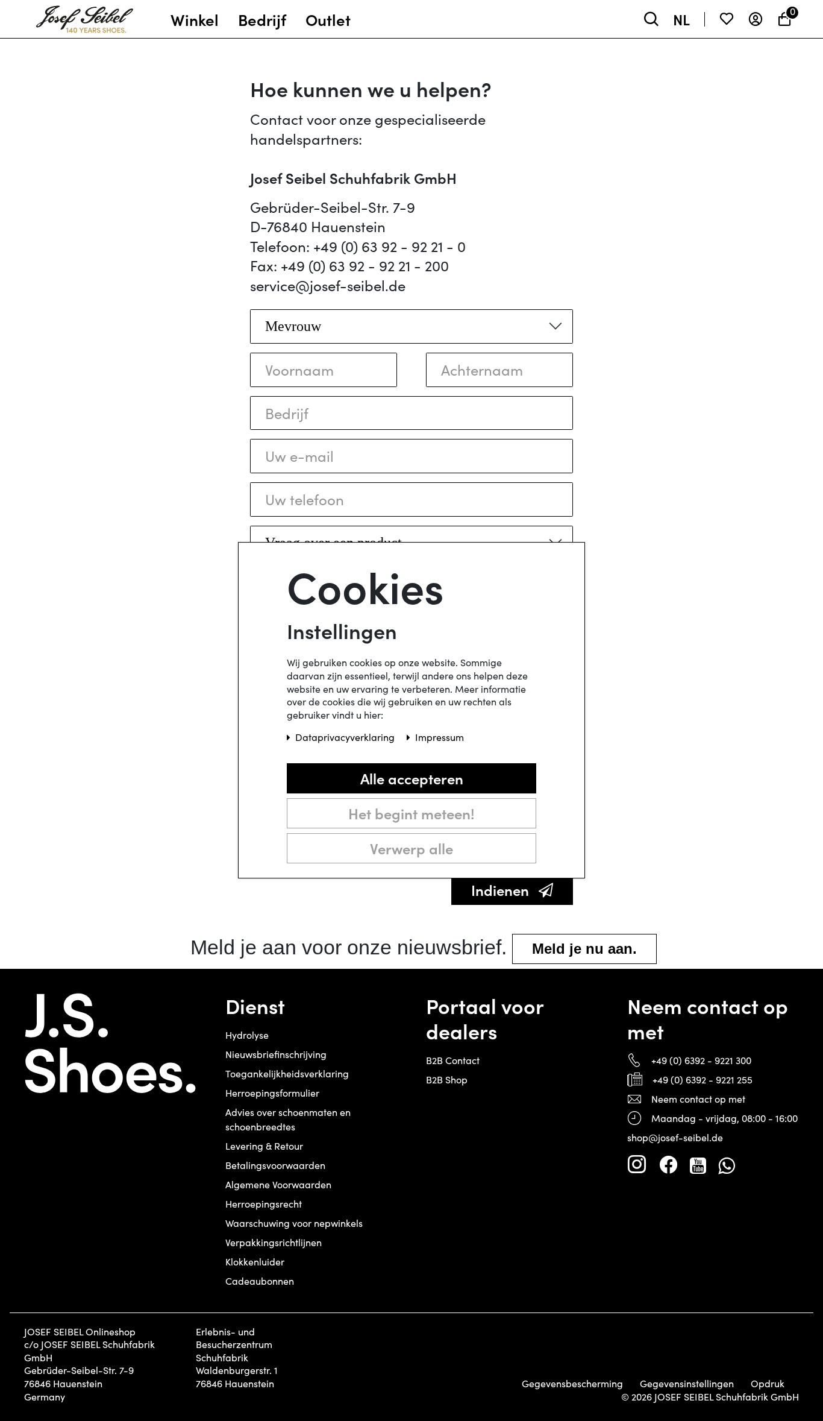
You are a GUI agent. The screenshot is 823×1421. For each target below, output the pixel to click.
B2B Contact (453, 1060)
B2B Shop (447, 1079)
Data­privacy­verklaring (346, 737)
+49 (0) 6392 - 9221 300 (701, 1060)
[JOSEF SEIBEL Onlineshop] (84, 16)
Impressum (439, 737)
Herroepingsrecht (263, 1203)
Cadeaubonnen (259, 1280)
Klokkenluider (254, 1261)
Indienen (500, 890)
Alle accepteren (411, 779)
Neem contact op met (698, 1098)
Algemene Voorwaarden (278, 1184)
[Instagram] (636, 1165)
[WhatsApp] (726, 1165)
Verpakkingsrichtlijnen (273, 1242)
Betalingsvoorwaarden (275, 1165)
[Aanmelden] (755, 19)
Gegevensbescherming (572, 1383)
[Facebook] (668, 1165)
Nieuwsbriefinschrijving (276, 1054)
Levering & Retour (264, 1145)
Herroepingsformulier (272, 1092)
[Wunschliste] (726, 19)
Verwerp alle (411, 849)
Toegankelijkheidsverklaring (287, 1073)
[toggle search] (651, 19)
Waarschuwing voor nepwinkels (294, 1223)
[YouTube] (698, 1165)
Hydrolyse (247, 1035)
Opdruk (767, 1383)
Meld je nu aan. (584, 949)
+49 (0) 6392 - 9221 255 (702, 1079)
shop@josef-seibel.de (675, 1137)
